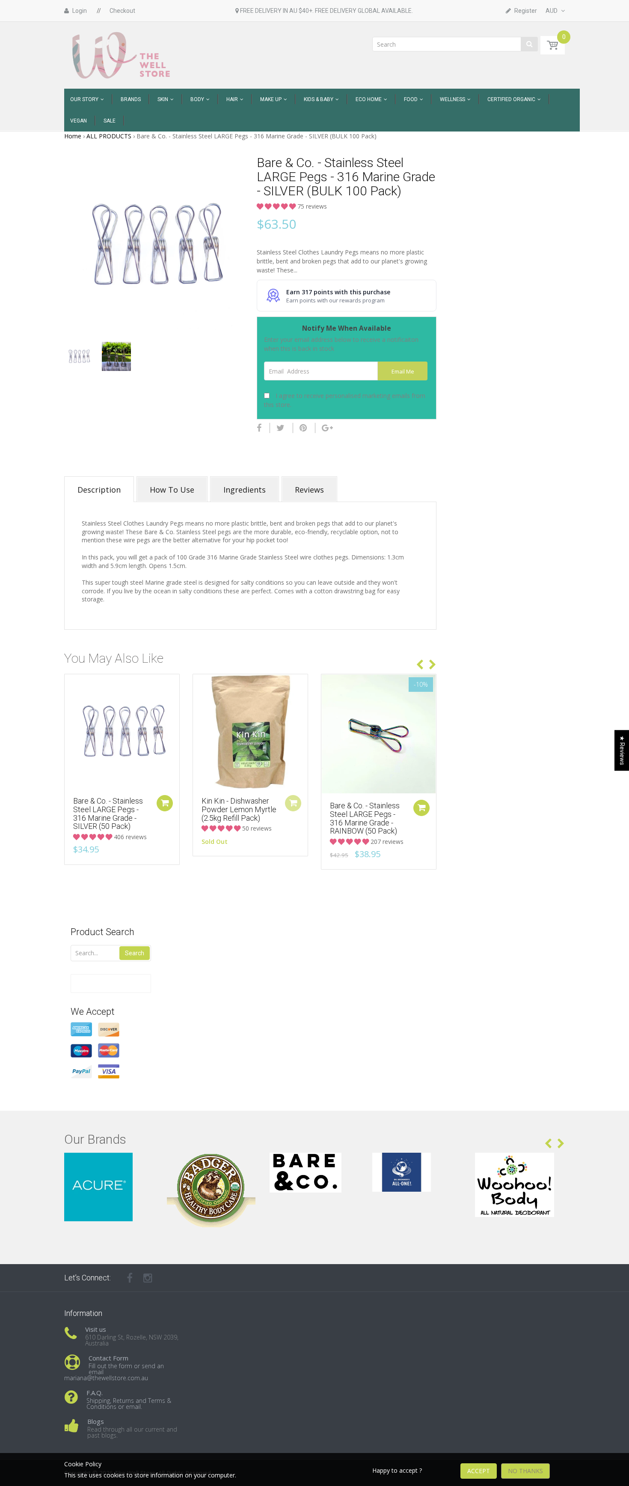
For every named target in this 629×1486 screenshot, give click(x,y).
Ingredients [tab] (244, 489)
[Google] (327, 428)
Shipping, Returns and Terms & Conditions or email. (128, 1403)
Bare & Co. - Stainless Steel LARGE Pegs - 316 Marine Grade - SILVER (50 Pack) (108, 813)
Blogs (95, 1421)
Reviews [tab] (309, 489)
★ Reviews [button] (622, 750)
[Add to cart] (165, 803)
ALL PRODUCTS (108, 136)
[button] (277, 206)
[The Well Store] (122, 55)
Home (72, 136)
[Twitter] (280, 428)
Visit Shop (109, 1163)
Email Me (403, 371)
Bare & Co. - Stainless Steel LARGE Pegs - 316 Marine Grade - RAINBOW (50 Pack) (365, 818)
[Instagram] (148, 1278)
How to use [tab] (172, 489)
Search (134, 953)
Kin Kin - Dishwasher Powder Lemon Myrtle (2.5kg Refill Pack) (239, 809)
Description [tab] (99, 489)
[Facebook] (259, 428)
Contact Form (108, 1358)
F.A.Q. (94, 1392)
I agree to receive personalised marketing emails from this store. (344, 400)
